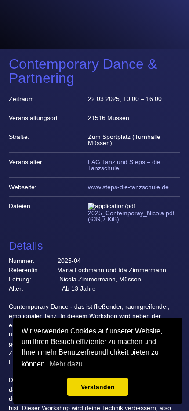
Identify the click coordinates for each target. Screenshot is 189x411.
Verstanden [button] (98, 386)
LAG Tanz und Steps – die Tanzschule (124, 165)
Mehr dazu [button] (66, 364)
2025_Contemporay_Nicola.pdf (131, 216)
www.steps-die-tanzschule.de (128, 187)
